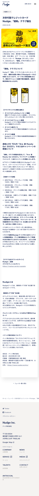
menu (35, 4)
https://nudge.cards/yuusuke (14, 266)
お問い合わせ (28, 4)
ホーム (4, 398)
